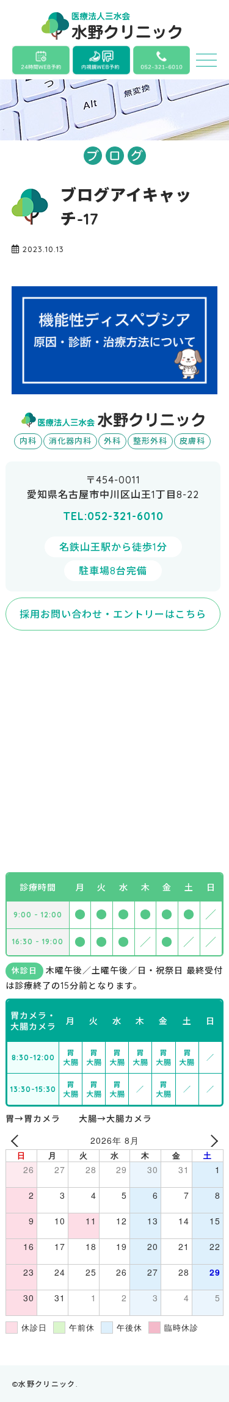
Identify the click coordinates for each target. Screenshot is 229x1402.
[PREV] (17, 1140)
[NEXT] (212, 1140)
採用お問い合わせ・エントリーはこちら (113, 614)
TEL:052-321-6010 (113, 516)
